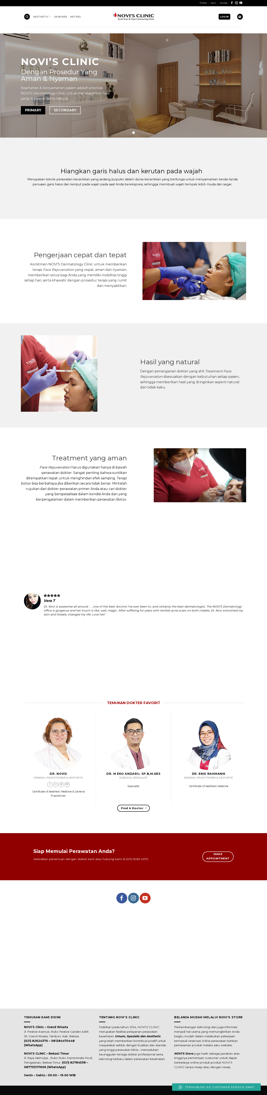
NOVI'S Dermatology (133, 1089)
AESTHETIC (40, 16)
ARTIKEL (75, 16)
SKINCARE (60, 16)
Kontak (224, 2)
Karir (213, 2)
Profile (203, 2)
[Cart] (240, 17)
